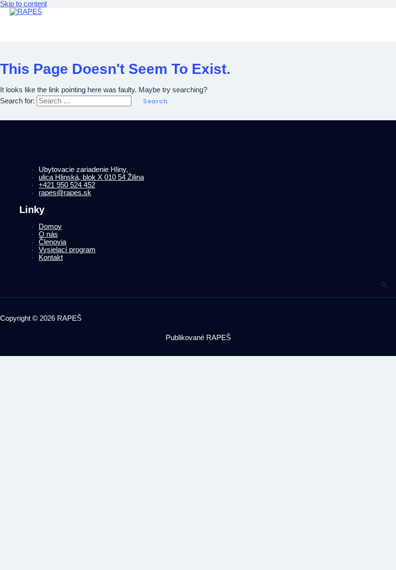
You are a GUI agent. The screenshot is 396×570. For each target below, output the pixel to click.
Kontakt (51, 257)
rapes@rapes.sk (65, 193)
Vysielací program (67, 250)
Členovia (52, 242)
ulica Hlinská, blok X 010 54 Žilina (91, 177)
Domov (50, 226)
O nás (48, 234)
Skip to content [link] (23, 4)
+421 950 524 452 (67, 185)
